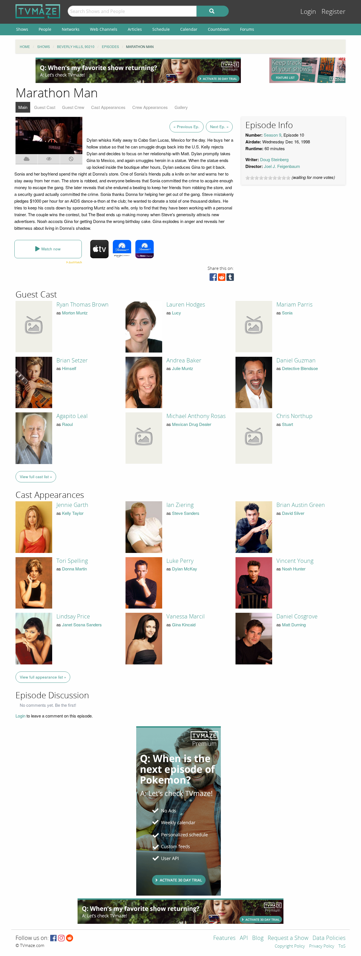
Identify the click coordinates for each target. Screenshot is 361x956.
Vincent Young (294, 560)
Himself (69, 368)
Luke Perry (179, 560)
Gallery (181, 107)
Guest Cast (44, 107)
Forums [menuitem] (247, 29)
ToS (341, 946)
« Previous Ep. (186, 126)
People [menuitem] (45, 29)
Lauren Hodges (185, 304)
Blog (257, 938)
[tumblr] (230, 278)
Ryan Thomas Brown (82, 304)
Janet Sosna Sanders (82, 624)
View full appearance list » (43, 677)
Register (333, 12)
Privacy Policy (321, 946)
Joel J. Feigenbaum (282, 166)
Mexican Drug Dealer (191, 424)
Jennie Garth (72, 505)
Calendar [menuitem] (188, 29)
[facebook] (213, 278)
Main (22, 107)
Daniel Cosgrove (297, 616)
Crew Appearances (150, 107)
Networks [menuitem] (71, 29)
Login (308, 12)
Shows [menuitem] (22, 29)
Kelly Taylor (72, 513)
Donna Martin (74, 569)
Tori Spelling (72, 560)
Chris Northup (294, 416)
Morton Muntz (75, 313)
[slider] (267, 178)
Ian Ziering (179, 505)
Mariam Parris (294, 304)
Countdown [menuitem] (219, 29)
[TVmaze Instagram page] (61, 938)
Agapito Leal (72, 416)
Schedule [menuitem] (161, 29)
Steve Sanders (185, 513)
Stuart (287, 424)
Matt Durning (294, 624)
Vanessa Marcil (185, 616)
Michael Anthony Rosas (196, 416)
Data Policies (328, 938)
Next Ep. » (219, 126)
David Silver (293, 513)
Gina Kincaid (183, 624)
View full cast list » (36, 476)
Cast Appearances (108, 107)
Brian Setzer (72, 360)
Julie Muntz (182, 368)
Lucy (176, 313)
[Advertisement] (138, 70)
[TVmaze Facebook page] (53, 938)
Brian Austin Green (300, 505)
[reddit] (221, 278)
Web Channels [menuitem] (103, 29)
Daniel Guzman (296, 360)
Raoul (67, 424)
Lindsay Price (73, 616)
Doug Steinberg (274, 159)
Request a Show (288, 938)
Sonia (287, 313)
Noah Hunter (293, 569)
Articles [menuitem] (135, 29)
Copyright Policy (290, 946)
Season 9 (272, 135)
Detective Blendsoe (300, 368)
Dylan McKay (184, 569)
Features (224, 938)
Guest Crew (73, 107)
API (244, 938)
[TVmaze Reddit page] (69, 938)
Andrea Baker (183, 360)
